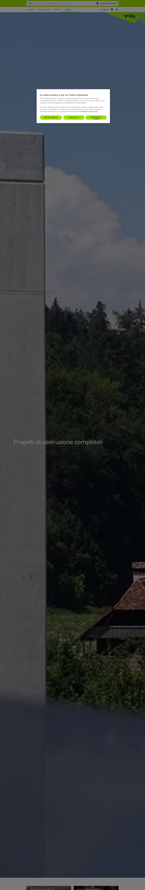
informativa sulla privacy (88, 111)
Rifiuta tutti (74, 117)
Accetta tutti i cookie (96, 118)
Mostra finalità (51, 117)
